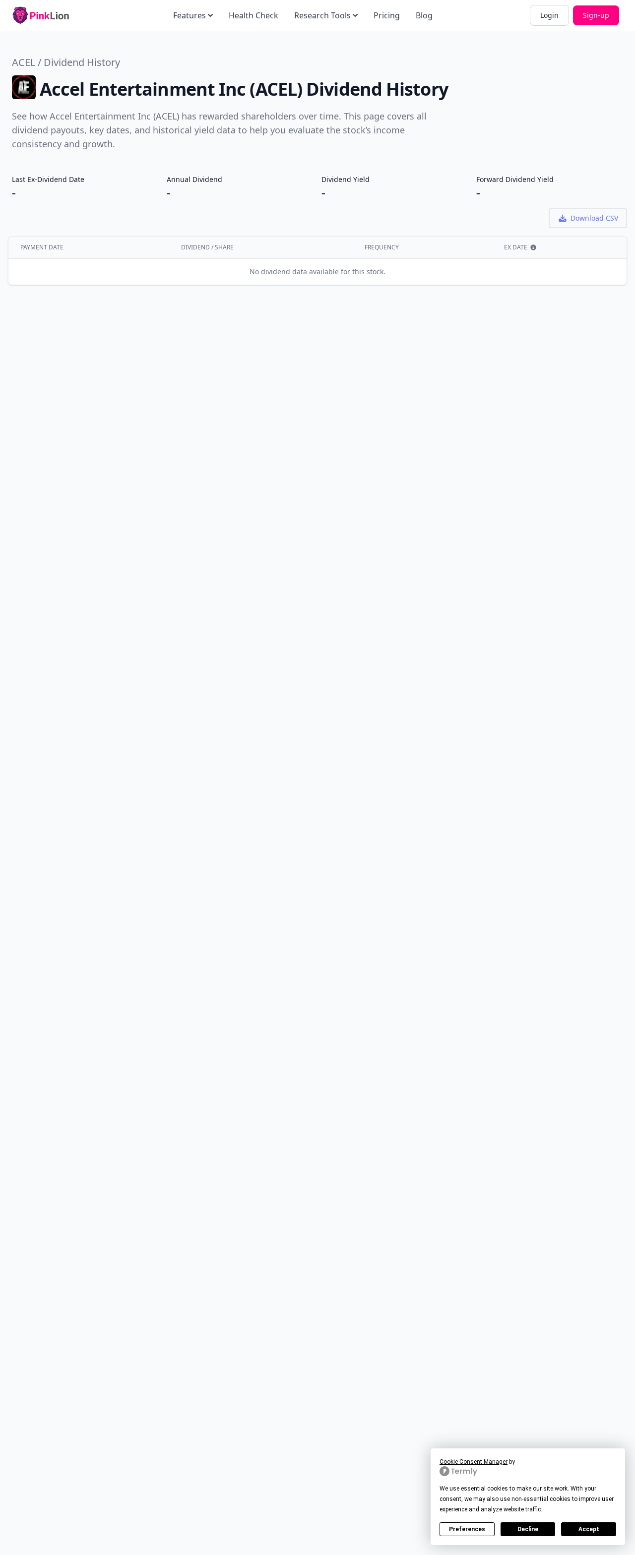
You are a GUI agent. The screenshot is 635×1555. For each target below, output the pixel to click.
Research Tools (322, 15)
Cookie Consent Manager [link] (474, 1461)
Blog (424, 15)
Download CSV (594, 218)
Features (189, 15)
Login (549, 15)
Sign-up (596, 15)
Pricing (387, 15)
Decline (527, 1529)
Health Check (253, 15)
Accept (588, 1529)
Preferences (467, 1529)
